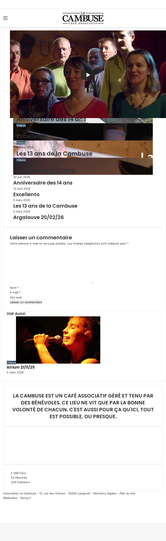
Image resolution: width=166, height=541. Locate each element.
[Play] (88, 75)
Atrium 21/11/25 (21, 367)
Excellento (31, 136)
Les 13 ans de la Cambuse (54, 154)
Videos (21, 125)
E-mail (15, 292)
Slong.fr (25, 498)
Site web (16, 297)
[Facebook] (0, 516)
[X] (1, 516)
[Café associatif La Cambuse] (83, 18)
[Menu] (5, 19)
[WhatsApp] (2, 516)
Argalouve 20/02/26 (45, 171)
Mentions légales (105, 493)
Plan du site (127, 493)
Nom (14, 287)
